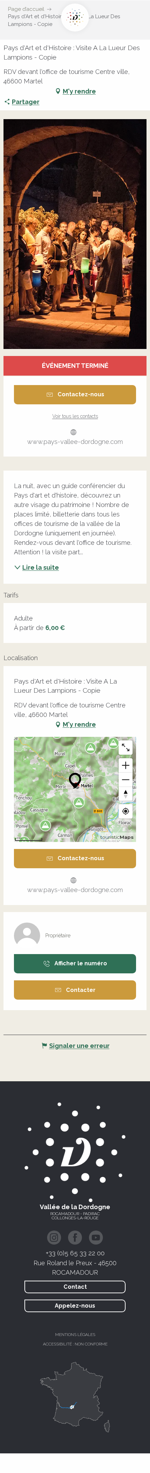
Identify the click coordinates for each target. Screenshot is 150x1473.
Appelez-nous (75, 1305)
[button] (75, 234)
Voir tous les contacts (75, 416)
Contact (75, 1286)
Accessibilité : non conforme (75, 1344)
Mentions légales (75, 1334)
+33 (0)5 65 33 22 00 (75, 1253)
